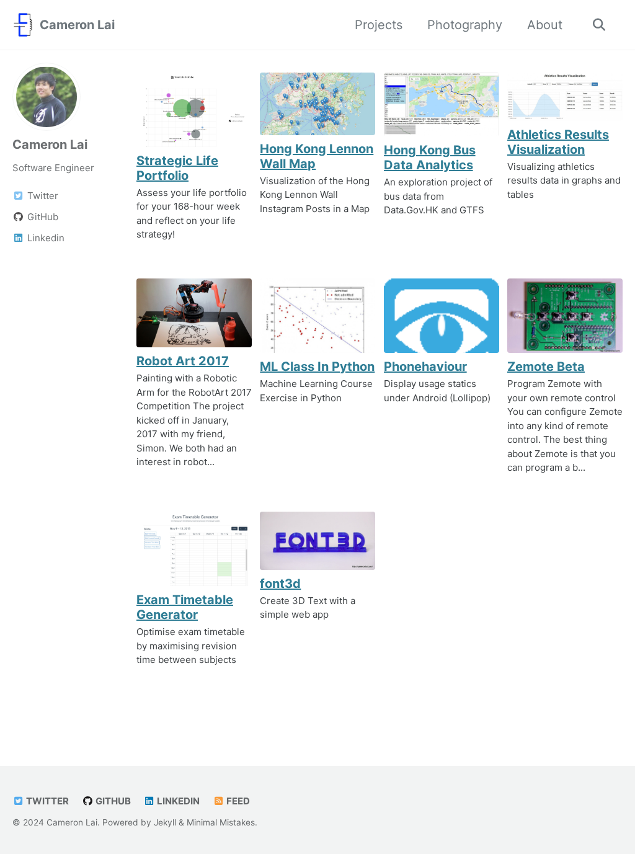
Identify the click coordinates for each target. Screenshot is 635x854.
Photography (464, 24)
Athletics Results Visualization (558, 142)
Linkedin (177, 801)
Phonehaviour (425, 366)
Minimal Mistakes (221, 822)
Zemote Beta (546, 366)
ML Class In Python (317, 366)
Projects (378, 24)
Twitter (46, 801)
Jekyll (165, 822)
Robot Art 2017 (182, 361)
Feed (237, 801)
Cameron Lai (77, 24)
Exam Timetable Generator (184, 607)
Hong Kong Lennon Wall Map (316, 156)
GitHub (112, 801)
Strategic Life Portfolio (177, 168)
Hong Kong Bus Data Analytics (430, 157)
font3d (280, 583)
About (544, 24)
